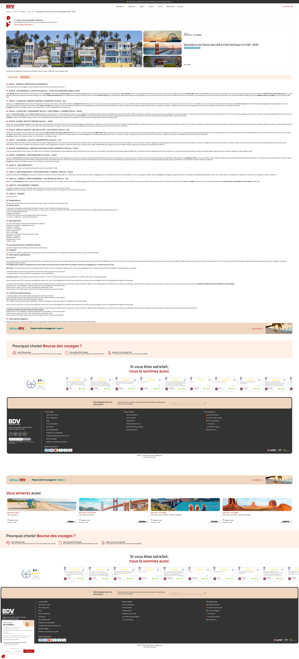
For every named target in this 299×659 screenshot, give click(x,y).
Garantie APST (130, 421)
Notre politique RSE (52, 430)
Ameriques (22, 11)
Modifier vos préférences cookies (56, 442)
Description (24, 77)
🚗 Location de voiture (213, 427)
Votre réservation (131, 430)
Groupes (180, 6)
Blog (47, 421)
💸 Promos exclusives (212, 421)
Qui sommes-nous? (52, 415)
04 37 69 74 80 (16, 439)
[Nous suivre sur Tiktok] (20, 434)
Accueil (8, 11)
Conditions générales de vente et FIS (57, 436)
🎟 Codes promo (211, 430)
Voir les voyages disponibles (23, 24)
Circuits (15, 11)
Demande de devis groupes (134, 427)
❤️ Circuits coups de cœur (214, 418)
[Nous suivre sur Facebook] (11, 434)
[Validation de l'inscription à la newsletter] (205, 403)
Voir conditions (256, 328)
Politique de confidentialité (54, 433)
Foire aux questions (132, 415)
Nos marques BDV (51, 418)
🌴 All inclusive (210, 424)
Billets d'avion (171, 6)
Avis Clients (49, 427)
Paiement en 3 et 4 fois (133, 424)
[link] (283, 7)
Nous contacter (131, 418)
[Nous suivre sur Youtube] (25, 434)
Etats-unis (31, 11)
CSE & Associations (52, 424)
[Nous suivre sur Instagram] (15, 434)
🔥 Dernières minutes (212, 415)
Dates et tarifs (12, 77)
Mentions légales (51, 439)
